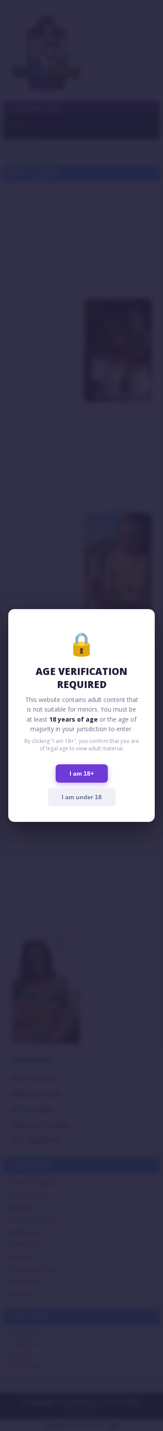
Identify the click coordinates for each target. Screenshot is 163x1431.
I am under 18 (82, 797)
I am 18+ (82, 773)
